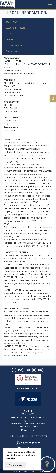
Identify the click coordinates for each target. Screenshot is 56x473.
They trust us (28, 420)
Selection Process (15, 27)
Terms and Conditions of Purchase (28, 423)
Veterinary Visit (14, 45)
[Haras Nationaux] (28, 379)
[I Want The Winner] (7, 4)
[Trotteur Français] (28, 399)
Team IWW (12, 22)
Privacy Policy (28, 430)
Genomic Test (13, 39)
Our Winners (12, 51)
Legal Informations (28, 427)
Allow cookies (15, 465)
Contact (28, 411)
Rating (9, 33)
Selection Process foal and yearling (28, 417)
